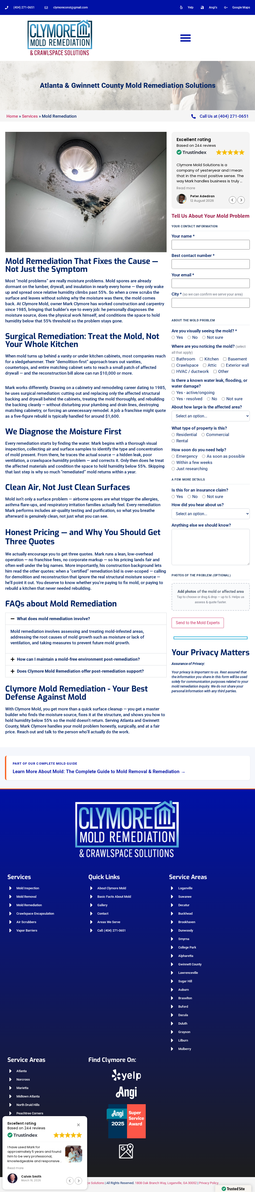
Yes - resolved (189, 399)
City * (207, 294)
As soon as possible (226, 456)
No (195, 337)
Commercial (217, 435)
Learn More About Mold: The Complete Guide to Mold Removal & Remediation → (99, 771)
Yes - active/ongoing (195, 393)
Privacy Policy (208, 1183)
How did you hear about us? (198, 505)
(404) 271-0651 (24, 7)
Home (12, 116)
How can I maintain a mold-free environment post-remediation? (78, 659)
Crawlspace (187, 365)
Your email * (183, 275)
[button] (185, 37)
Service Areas (188, 877)
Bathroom (185, 359)
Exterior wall (237, 365)
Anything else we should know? (201, 525)
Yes (179, 337)
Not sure (215, 337)
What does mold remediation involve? (53, 618)
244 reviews (205, 145)
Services (30, 116)
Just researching (192, 469)
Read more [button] (186, 188)
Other (223, 371)
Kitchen (211, 359)
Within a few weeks (194, 462)
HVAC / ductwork (192, 371)
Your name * (183, 236)
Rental (182, 441)
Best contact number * (193, 255)
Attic (212, 365)
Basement (237, 359)
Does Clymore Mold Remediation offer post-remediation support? (80, 671)
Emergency (186, 456)
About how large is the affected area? (207, 407)
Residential (186, 435)
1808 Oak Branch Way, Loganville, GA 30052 (166, 1183)
